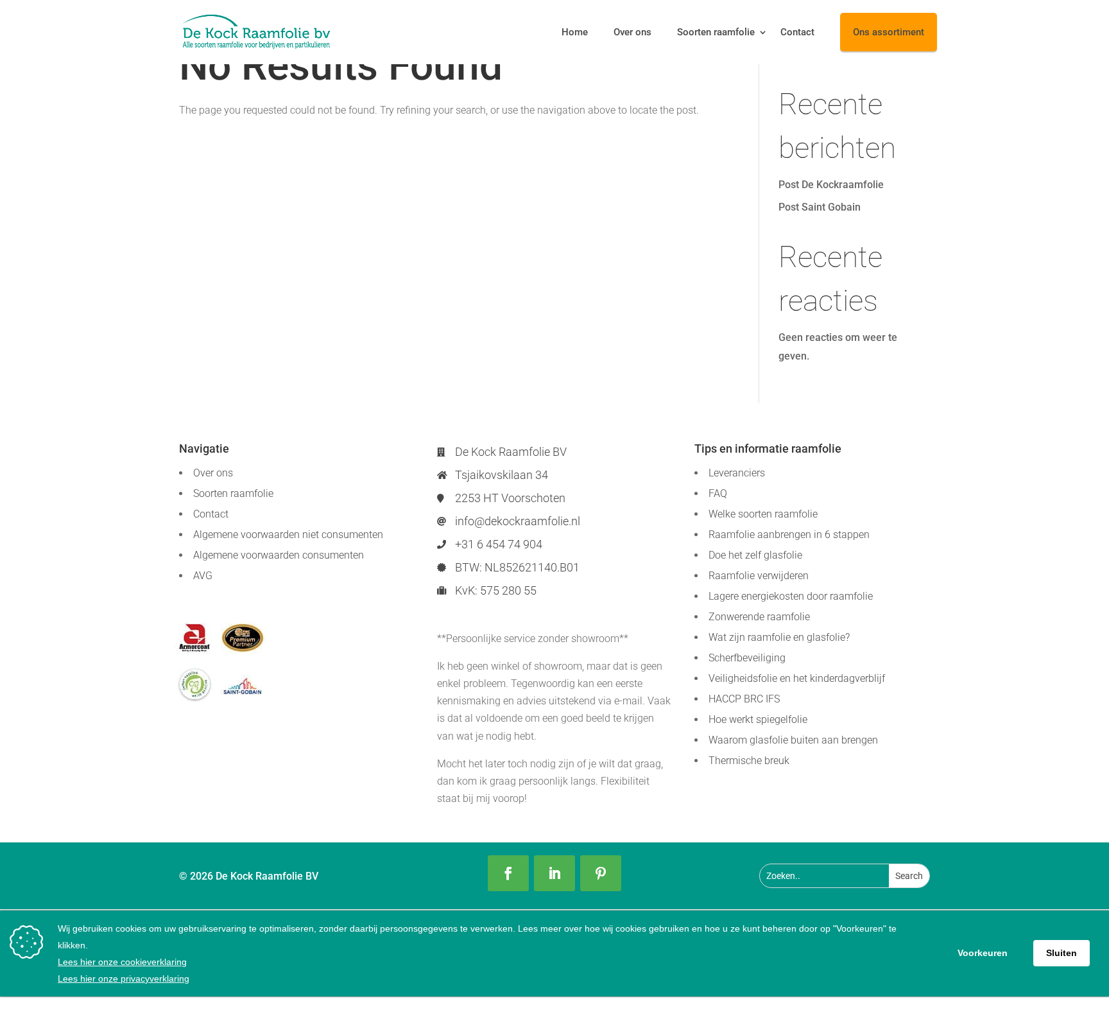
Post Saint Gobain (819, 207)
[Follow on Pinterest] (600, 873)
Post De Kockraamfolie (831, 184)
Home (575, 32)
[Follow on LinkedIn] (554, 873)
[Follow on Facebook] (508, 873)
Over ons (632, 32)
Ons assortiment (888, 32)
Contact (797, 32)
